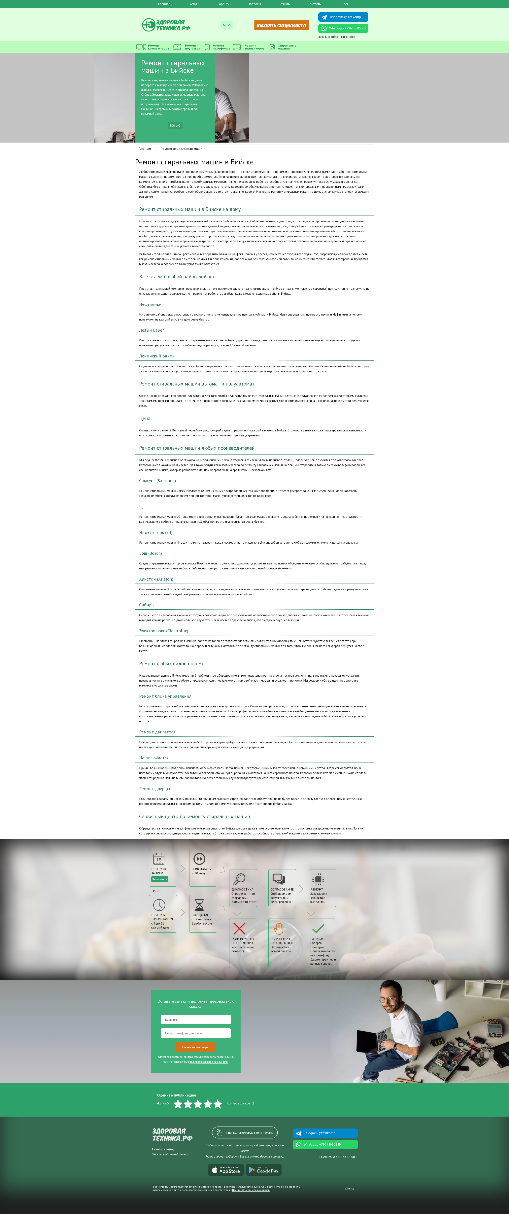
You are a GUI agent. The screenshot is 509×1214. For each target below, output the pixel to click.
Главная (164, 4)
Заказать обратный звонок (336, 36)
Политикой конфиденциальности (251, 1189)
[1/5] (178, 1103)
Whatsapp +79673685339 (347, 28)
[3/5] (198, 1103)
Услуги (194, 4)
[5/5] (218, 1103)
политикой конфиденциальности (208, 1061)
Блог (344, 4)
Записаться (159, 879)
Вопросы (254, 4)
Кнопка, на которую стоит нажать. (249, 1132)
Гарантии (224, 4)
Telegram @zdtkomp (345, 17)
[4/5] (208, 1103)
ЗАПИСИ (157, 873)
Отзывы (284, 4)
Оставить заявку (163, 1149)
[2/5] (188, 1103)
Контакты (315, 4)
